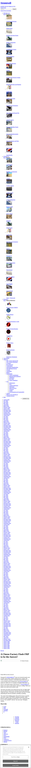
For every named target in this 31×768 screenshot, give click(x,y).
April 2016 (5, 561)
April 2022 (5, 467)
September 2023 (7, 445)
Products (5, 730)
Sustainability (6, 736)
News (4, 735)
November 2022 (7, 458)
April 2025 (5, 420)
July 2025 (5, 416)
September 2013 (7, 601)
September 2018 (7, 523)
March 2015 (6, 578)
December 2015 (7, 566)
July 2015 (5, 572)
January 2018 (6, 533)
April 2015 (5, 576)
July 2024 (5, 432)
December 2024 (7, 425)
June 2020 (5, 496)
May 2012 (5, 619)
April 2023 (5, 451)
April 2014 (5, 592)
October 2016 (6, 553)
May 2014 (5, 591)
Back (4, 14)
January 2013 (6, 611)
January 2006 (6, 645)
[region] (15, 756)
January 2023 (6, 455)
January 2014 (6, 596)
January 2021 (6, 486)
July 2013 (5, 604)
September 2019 (7, 507)
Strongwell (6, 3)
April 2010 (5, 637)
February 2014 (6, 594)
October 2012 (6, 615)
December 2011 (7, 623)
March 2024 (6, 437)
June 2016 (5, 558)
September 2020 (7, 492)
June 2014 (5, 589)
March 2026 (6, 406)
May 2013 (5, 606)
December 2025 (7, 410)
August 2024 (6, 431)
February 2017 (6, 548)
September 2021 (7, 476)
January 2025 (6, 424)
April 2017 (5, 545)
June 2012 (5, 618)
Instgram (17, 723)
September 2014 (7, 585)
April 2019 (5, 514)
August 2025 (6, 415)
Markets (5, 731)
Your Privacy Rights (15, 757)
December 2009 (7, 640)
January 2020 (6, 502)
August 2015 (6, 571)
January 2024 (6, 440)
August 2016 (6, 555)
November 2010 (7, 632)
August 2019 (6, 509)
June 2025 (5, 418)
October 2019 (6, 506)
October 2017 (6, 537)
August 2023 (6, 446)
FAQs (4, 738)
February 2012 (6, 620)
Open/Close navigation (6, 10)
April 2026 (5, 405)
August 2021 (6, 477)
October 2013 (6, 600)
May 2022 (5, 466)
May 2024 (5, 434)
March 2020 (6, 499)
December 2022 (7, 457)
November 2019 (7, 505)
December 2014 (7, 581)
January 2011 (6, 631)
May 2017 (5, 544)
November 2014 (7, 583)
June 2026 (5, 402)
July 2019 (5, 510)
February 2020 (6, 501)
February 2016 (6, 563)
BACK (2, 650)
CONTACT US (26, 398)
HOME (2, 6)
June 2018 (5, 527)
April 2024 (5, 436)
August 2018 (6, 524)
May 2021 (5, 481)
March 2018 (6, 531)
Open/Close (3, 7)
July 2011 (5, 627)
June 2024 (5, 433)
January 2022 (6, 471)
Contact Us (6, 739)
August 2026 (6, 399)
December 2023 (7, 441)
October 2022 (6, 459)
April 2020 (5, 498)
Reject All (15, 761)
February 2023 (6, 454)
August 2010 (6, 635)
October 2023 (6, 444)
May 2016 (5, 559)
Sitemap (5, 741)
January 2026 (6, 408)
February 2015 (6, 579)
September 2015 (7, 570)
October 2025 (6, 412)
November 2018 (7, 520)
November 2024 (7, 427)
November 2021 (7, 473)
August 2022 (6, 462)
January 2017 (6, 549)
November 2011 (7, 624)
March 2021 (6, 484)
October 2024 (6, 428)
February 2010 (6, 639)
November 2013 (7, 598)
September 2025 (7, 414)
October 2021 (6, 475)
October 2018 (6, 522)
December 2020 (7, 488)
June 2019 (5, 511)
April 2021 (5, 483)
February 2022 (6, 470)
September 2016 (7, 554)
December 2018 (7, 519)
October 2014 (6, 584)
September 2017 (7, 539)
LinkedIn (17, 718)
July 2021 (5, 479)
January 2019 (6, 518)
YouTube (17, 716)
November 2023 (7, 442)
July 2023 (5, 447)
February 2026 (6, 407)
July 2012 (5, 617)
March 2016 (6, 562)
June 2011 (5, 628)
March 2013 (6, 609)
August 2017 (6, 540)
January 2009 (6, 641)
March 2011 (6, 630)
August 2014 (6, 587)
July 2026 (5, 401)
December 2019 (7, 503)
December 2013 (7, 597)
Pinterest (17, 720)
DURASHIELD (10, 677)
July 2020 (5, 494)
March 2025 (6, 421)
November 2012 (7, 614)
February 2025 (6, 423)
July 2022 (5, 463)
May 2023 (5, 450)
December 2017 (7, 535)
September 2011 (7, 626)
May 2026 (5, 403)
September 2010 (7, 633)
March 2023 (6, 453)
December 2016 (7, 550)
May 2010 (5, 636)
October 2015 (6, 568)
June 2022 (5, 464)
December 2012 (7, 613)
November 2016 (7, 552)
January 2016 (6, 565)
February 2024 (6, 438)
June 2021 (5, 480)
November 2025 (7, 411)
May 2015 (5, 575)
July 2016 (5, 557)
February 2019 (6, 516)
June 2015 (5, 574)
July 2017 (5, 541)
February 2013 (6, 610)
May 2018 (5, 528)
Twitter (17, 722)
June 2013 (5, 605)
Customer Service (7, 740)
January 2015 (6, 580)
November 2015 (7, 567)
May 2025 (5, 419)
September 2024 (7, 429)
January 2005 (6, 647)
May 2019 (5, 512)
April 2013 (5, 607)
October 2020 (6, 490)
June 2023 (5, 449)
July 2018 (5, 526)
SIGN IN (6, 6)
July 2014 (5, 588)
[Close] (28, 747)
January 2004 (6, 648)
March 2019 (6, 515)
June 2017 (5, 542)
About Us (5, 734)
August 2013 (6, 602)
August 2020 (6, 493)
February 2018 (6, 532)
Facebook (17, 719)
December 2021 (7, 472)
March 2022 (6, 468)
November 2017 (7, 536)
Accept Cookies (15, 765)
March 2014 (6, 593)
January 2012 (6, 622)
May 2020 (5, 497)
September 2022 (7, 460)
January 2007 (6, 644)
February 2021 (6, 485)
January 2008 (6, 643)
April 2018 (5, 529)
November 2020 (7, 489)
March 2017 (6, 546)
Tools (4, 732)
